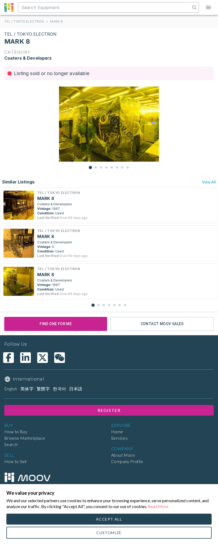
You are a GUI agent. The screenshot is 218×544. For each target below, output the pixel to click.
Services (119, 437)
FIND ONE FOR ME (56, 324)
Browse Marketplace (24, 437)
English (10, 388)
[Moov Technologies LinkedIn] (25, 357)
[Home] (27, 477)
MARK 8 (56, 21)
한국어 (59, 388)
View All (209, 181)
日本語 (75, 388)
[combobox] (104, 7)
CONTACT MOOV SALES (162, 324)
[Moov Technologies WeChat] (59, 357)
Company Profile (127, 461)
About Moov (123, 454)
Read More (158, 506)
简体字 (26, 388)
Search (11, 444)
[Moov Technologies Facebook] (8, 357)
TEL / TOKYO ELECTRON (24, 21)
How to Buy (15, 431)
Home (117, 431)
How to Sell (15, 461)
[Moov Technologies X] (42, 357)
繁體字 (43, 388)
